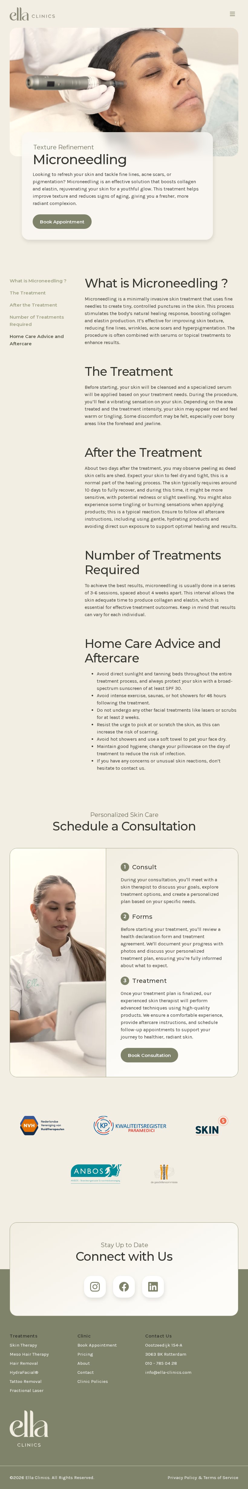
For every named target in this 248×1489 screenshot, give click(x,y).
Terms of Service (221, 1477)
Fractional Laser (27, 1390)
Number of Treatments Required (37, 320)
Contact (85, 1372)
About (83, 1363)
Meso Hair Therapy (29, 1354)
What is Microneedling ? (38, 281)
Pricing (85, 1354)
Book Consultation (149, 1055)
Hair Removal (24, 1363)
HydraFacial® (24, 1372)
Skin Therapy (23, 1345)
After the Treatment (33, 305)
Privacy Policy (182, 1477)
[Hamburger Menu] (232, 14)
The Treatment (28, 293)
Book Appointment (62, 222)
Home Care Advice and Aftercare (37, 339)
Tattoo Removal (26, 1381)
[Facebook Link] (124, 1287)
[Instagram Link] (95, 1287)
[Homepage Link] (32, 14)
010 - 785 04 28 (161, 1363)
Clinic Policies (92, 1381)
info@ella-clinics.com (168, 1372)
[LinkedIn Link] (153, 1287)
